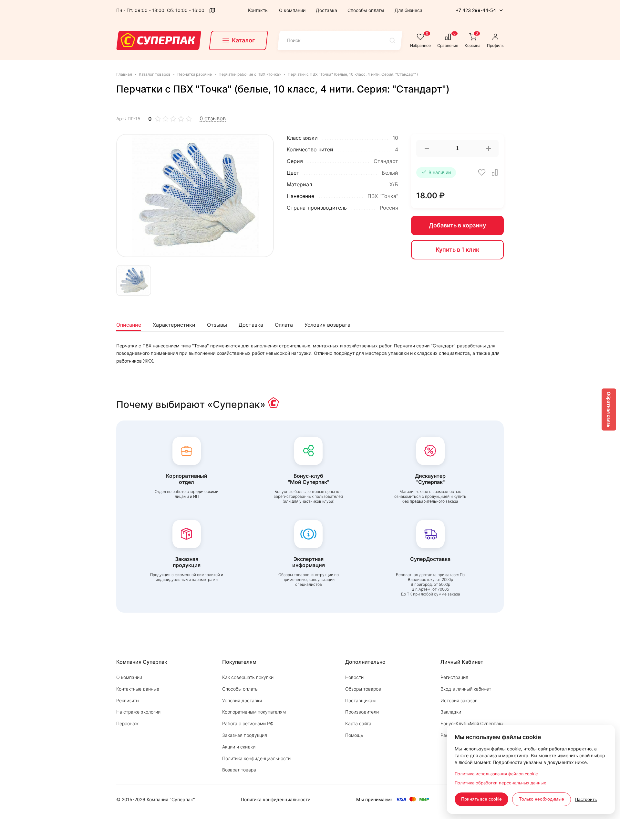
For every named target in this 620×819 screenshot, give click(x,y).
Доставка (326, 10)
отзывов (213, 118)
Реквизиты (127, 700)
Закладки (450, 712)
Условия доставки (242, 700)
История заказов (459, 700)
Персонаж (127, 723)
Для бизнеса (408, 10)
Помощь (354, 735)
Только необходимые (541, 799)
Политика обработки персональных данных (500, 782)
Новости (354, 677)
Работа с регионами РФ (248, 723)
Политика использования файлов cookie (496, 773)
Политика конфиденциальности (256, 758)
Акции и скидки (238, 746)
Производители (362, 712)
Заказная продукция (244, 735)
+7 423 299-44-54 (476, 10)
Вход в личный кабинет (465, 689)
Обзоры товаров (363, 689)
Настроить (586, 799)
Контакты (258, 10)
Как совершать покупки (248, 677)
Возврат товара (239, 769)
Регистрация (454, 677)
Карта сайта (358, 723)
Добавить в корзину (457, 225)
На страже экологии (138, 712)
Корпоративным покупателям (254, 712)
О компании (292, 10)
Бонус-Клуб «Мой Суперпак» (472, 723)
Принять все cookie (481, 799)
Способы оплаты (365, 10)
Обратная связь (609, 409)
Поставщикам (360, 700)
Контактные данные (137, 689)
